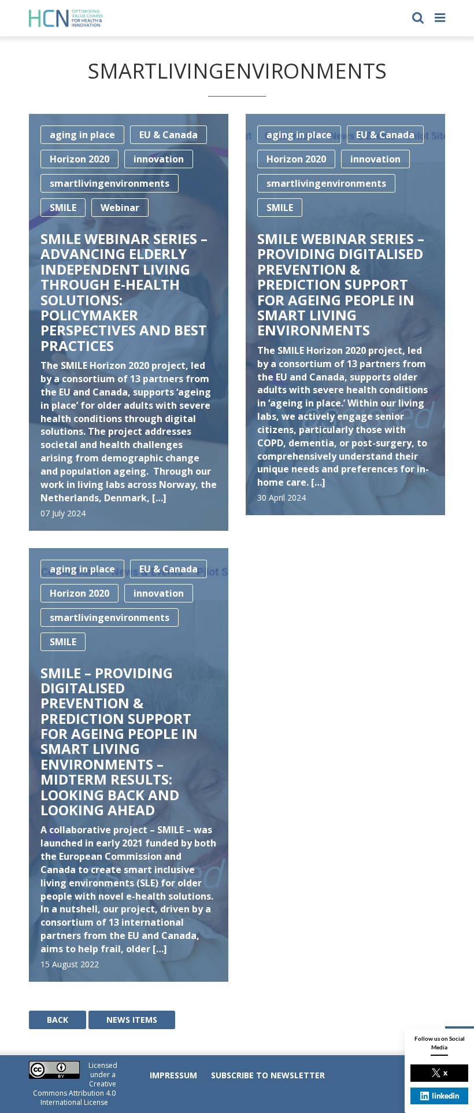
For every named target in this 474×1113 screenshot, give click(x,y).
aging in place (82, 134)
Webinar (120, 207)
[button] (418, 16)
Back (57, 1019)
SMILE (63, 207)
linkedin (445, 1095)
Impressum (173, 1075)
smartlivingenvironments (109, 183)
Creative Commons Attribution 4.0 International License (74, 1093)
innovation (159, 159)
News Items (131, 1019)
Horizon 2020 (79, 159)
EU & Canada (168, 134)
